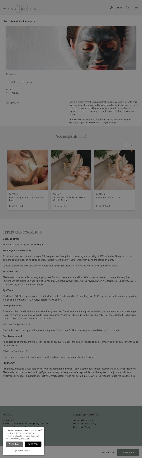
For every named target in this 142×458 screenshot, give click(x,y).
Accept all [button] (33, 444)
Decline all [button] (14, 444)
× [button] (41, 430)
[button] (24, 450)
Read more (25, 438)
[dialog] (23, 441)
